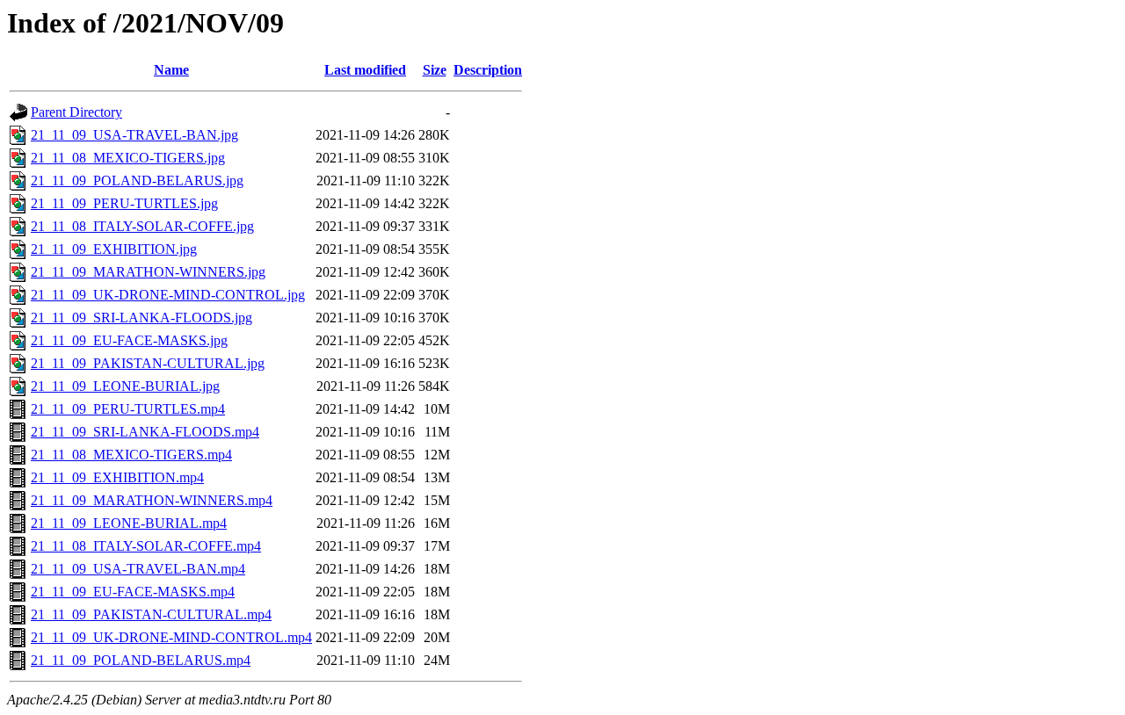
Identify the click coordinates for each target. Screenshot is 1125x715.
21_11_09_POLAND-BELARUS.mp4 (140, 660)
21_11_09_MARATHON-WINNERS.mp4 (151, 500)
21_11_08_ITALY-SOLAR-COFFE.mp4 (146, 545)
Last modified (365, 69)
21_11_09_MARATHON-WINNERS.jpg (148, 271)
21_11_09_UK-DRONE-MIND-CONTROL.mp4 (171, 637)
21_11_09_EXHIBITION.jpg (114, 249)
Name (171, 69)
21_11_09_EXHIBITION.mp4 (117, 477)
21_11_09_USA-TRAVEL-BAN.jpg (134, 134)
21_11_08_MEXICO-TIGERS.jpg (128, 157)
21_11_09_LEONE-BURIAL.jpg (125, 386)
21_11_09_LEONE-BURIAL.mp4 (129, 523)
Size (434, 69)
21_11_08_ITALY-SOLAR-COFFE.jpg (142, 226)
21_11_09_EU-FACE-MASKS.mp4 (133, 591)
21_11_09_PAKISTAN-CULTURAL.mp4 (151, 614)
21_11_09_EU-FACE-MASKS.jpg (129, 340)
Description (488, 69)
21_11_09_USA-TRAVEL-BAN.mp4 (138, 568)
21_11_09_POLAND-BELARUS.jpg (137, 180)
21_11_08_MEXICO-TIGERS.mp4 (131, 454)
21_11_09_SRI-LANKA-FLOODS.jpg (141, 317)
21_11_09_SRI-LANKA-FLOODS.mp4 (145, 431)
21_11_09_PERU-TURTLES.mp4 (128, 408)
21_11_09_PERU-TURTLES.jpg (124, 203)
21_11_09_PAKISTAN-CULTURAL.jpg (148, 363)
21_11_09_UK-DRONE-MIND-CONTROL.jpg (168, 294)
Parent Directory (76, 112)
